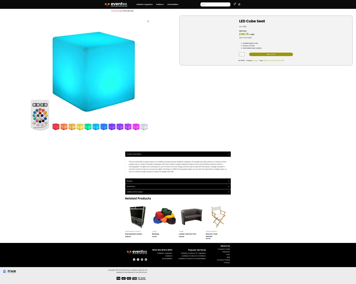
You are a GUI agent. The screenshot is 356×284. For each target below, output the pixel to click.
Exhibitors (160, 4)
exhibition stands (268, 60)
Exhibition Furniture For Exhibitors (194, 256)
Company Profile (224, 249)
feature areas (279, 60)
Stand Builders (172, 4)
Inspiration (226, 252)
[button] (148, 21)
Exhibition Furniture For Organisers (193, 253)
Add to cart (271, 54)
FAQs (228, 254)
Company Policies (223, 260)
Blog (228, 257)
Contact (227, 263)
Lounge (119, 11)
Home (113, 11)
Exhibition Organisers (145, 4)
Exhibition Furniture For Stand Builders (192, 259)
